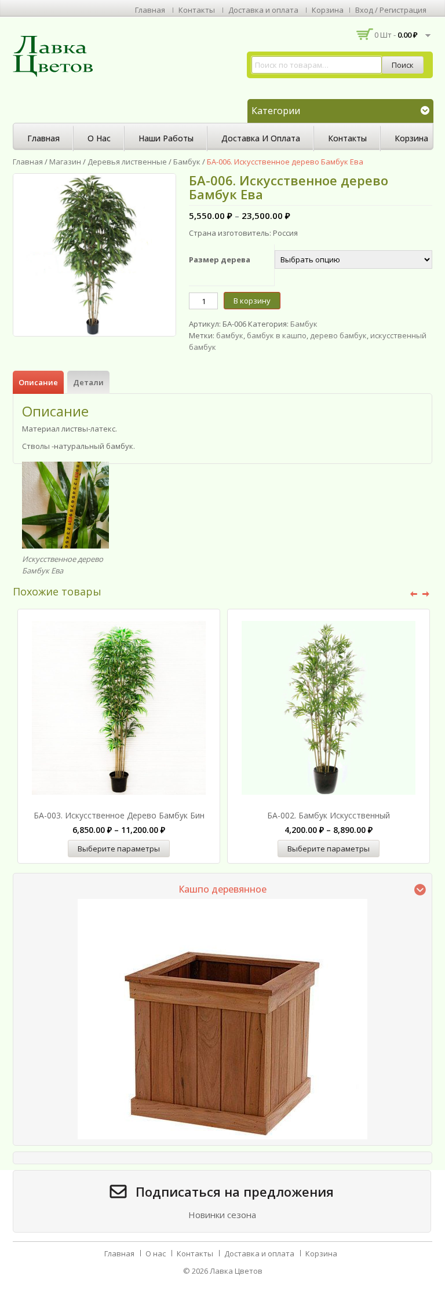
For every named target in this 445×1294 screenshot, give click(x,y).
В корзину (252, 300)
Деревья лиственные (127, 161)
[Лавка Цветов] (56, 55)
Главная (150, 10)
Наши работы (166, 138)
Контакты (196, 10)
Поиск (403, 65)
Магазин (65, 161)
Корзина (328, 10)
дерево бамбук (338, 335)
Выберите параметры (119, 848)
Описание (38, 382)
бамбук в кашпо (277, 335)
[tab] (38, 382)
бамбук (229, 335)
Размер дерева (219, 259)
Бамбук (186, 161)
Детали (88, 382)
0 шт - (396, 35)
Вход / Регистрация (390, 10)
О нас (99, 138)
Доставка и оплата (263, 10)
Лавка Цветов (236, 1271)
